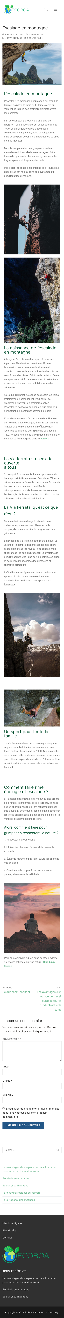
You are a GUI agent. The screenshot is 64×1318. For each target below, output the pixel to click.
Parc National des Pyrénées (18, 1199)
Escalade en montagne (15, 1178)
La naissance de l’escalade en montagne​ (30, 350)
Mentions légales (12, 1223)
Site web (7, 1095)
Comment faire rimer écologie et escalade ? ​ (27, 789)
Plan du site (9, 1230)
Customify (53, 1312)
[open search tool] (46, 9)
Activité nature (13, 38)
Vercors (44, 438)
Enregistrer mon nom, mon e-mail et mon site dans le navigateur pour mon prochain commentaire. (30, 1112)
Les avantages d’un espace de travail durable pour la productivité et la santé (28, 1169)
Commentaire (11, 1039)
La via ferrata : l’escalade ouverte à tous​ (28, 463)
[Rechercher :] (32, 1150)
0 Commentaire (34, 38)
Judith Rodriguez (13, 34)
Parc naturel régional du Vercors (21, 1192)
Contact (7, 1237)
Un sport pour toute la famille (26, 734)
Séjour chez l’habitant (15, 1185)
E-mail (7, 1081)
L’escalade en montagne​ (28, 94)
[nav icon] (55, 9)
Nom (6, 1067)
